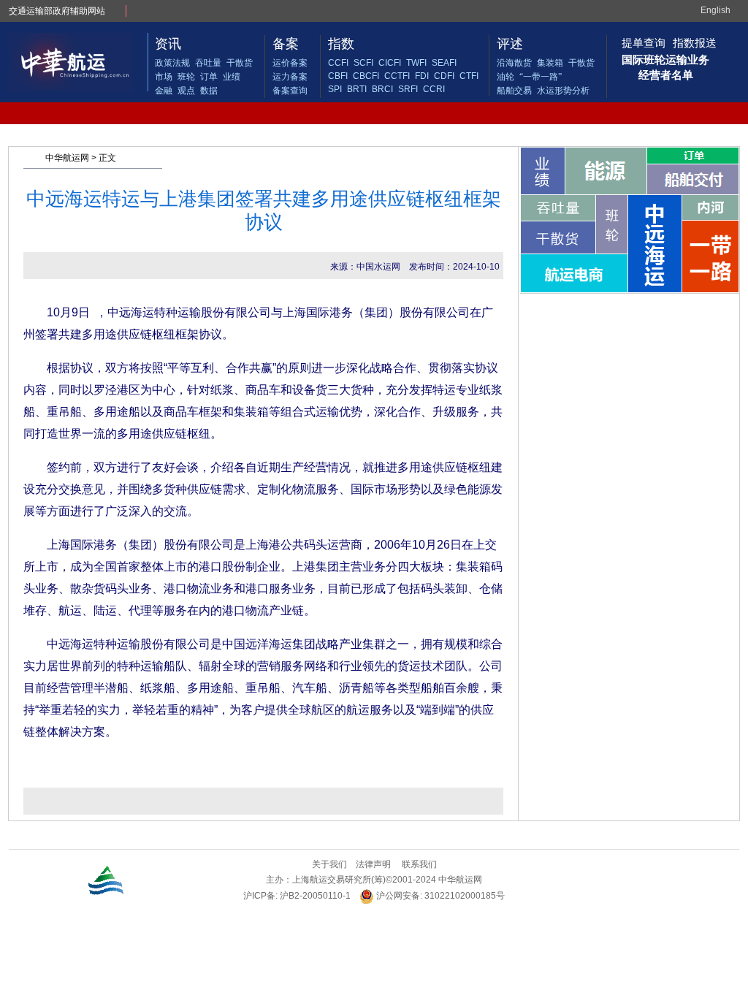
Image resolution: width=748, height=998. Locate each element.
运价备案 (290, 63)
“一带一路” (540, 77)
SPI (335, 89)
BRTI (357, 89)
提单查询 (643, 43)
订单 (209, 77)
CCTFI (397, 76)
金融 (163, 90)
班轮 (186, 77)
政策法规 (172, 63)
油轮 (505, 77)
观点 (186, 90)
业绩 (231, 77)
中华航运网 (67, 158)
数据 (209, 90)
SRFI (408, 89)
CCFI (338, 63)
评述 (510, 44)
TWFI (416, 63)
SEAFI (444, 63)
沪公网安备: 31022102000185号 (439, 896)
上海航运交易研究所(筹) (339, 880)
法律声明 (373, 864)
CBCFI (366, 76)
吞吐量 (208, 63)
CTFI (468, 76)
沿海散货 (514, 63)
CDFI (444, 76)
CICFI (389, 63)
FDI (422, 76)
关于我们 (329, 864)
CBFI (338, 76)
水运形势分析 (563, 90)
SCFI (363, 63)
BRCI (382, 89)
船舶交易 (514, 90)
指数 (341, 44)
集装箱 (550, 63)
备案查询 (290, 90)
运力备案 (290, 77)
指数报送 (695, 43)
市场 (163, 77)
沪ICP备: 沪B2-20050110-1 (297, 896)
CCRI (434, 89)
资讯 (168, 44)
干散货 (239, 63)
